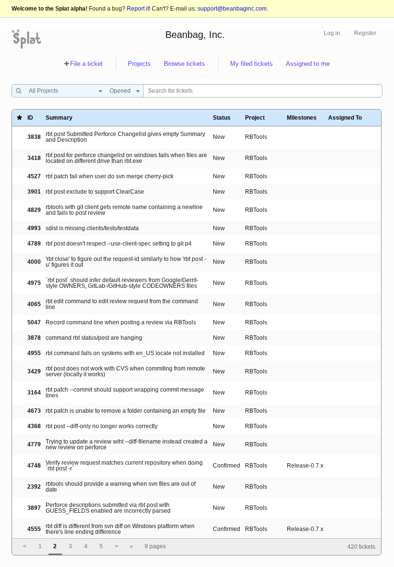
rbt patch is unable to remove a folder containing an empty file (126, 411)
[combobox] (63, 90)
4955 (34, 353)
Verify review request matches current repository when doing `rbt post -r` (124, 465)
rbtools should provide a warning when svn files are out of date (121, 487)
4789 (34, 244)
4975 (34, 283)
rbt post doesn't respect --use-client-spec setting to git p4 (119, 244)
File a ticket (86, 63)
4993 (34, 228)
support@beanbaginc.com (232, 8)
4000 (34, 262)
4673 (34, 411)
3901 (34, 192)
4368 (34, 426)
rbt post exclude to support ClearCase (95, 192)
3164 (34, 392)
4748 (34, 465)
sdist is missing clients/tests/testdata (92, 228)
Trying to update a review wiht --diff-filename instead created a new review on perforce (127, 444)
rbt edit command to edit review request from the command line (122, 304)
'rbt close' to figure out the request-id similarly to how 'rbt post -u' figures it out (126, 262)
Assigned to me (308, 63)
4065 (34, 304)
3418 (34, 158)
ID (30, 117)
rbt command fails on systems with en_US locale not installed (125, 353)
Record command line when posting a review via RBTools (121, 322)
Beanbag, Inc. (195, 34)
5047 (34, 322)
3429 (34, 371)
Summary (59, 117)
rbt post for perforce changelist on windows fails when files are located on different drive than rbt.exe (126, 158)
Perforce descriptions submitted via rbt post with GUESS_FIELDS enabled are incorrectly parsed (108, 508)
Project (255, 117)
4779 (34, 444)
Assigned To (345, 117)
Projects (139, 63)
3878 (34, 338)
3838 (34, 137)
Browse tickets (184, 63)
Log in (332, 33)
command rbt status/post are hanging (94, 338)
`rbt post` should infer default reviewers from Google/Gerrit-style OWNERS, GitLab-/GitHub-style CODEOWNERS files (122, 283)
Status (222, 117)
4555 (34, 529)
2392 (34, 487)
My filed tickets (251, 63)
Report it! (138, 8)
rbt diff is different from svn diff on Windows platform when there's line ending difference (120, 529)
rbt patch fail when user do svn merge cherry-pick (109, 176)
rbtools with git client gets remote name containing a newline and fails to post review (124, 210)
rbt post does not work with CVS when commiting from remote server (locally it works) (125, 371)
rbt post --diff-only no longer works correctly (102, 426)
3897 (34, 508)
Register (365, 33)
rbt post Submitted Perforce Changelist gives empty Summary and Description (125, 137)
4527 (34, 176)
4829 (34, 210)
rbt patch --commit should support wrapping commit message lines (125, 392)
